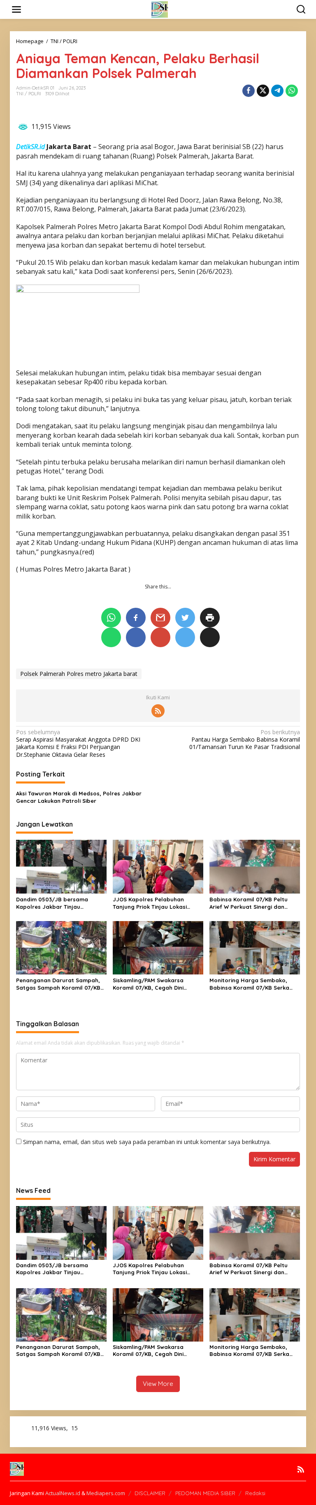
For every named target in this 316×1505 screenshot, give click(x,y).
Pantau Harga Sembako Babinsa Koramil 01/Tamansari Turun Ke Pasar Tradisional (244, 739)
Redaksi (255, 1493)
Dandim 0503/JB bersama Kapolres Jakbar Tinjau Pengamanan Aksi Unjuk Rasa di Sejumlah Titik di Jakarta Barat (59, 903)
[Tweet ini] (263, 91)
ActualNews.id (62, 1493)
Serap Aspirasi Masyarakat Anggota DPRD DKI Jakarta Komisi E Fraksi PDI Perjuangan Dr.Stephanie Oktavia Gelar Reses (78, 743)
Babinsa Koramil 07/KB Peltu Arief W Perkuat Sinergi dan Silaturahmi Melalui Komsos (248, 903)
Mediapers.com (105, 1493)
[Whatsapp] (292, 91)
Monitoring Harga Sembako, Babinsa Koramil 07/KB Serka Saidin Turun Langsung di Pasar (253, 984)
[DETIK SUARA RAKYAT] (159, 9)
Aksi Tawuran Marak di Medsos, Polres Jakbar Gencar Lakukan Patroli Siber (79, 797)
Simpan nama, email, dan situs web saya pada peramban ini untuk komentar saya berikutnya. (147, 1142)
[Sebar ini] (248, 91)
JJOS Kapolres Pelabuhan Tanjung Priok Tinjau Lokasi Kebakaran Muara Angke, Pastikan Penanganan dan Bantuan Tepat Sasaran (150, 903)
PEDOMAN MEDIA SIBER (205, 1493)
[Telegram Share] (277, 91)
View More (158, 1384)
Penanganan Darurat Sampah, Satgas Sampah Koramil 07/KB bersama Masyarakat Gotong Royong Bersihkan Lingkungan (58, 984)
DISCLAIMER (150, 1493)
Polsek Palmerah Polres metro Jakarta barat (78, 674)
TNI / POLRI (28, 94)
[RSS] (158, 710)
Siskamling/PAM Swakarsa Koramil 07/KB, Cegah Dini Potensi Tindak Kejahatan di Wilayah (151, 984)
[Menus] (16, 9)
